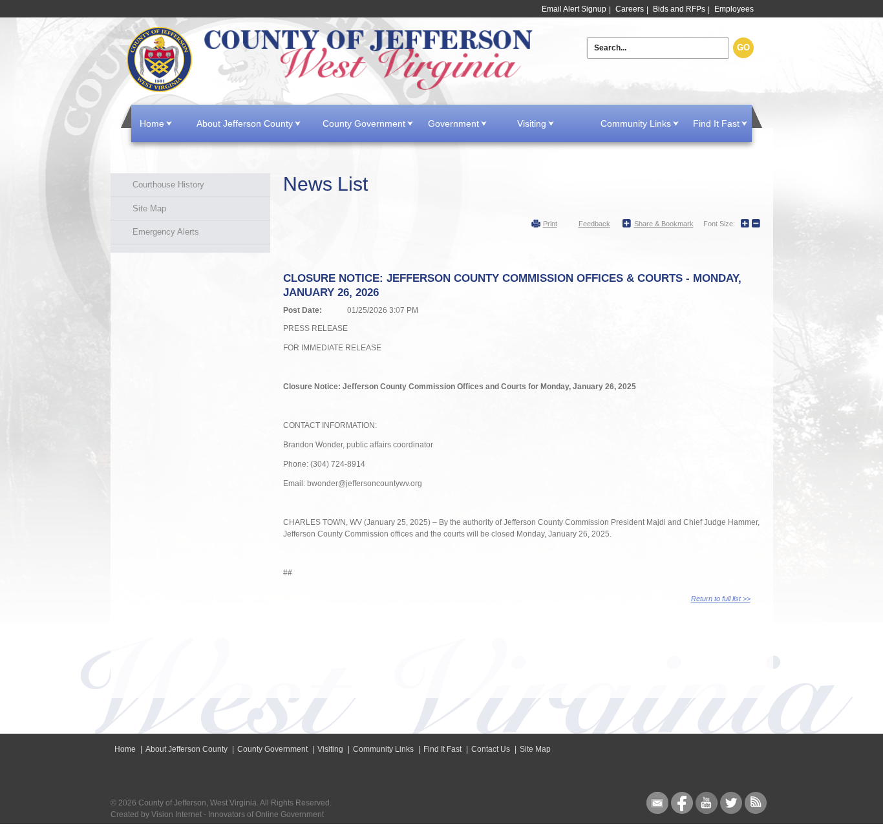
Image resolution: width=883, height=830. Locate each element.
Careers (629, 9)
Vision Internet (176, 814)
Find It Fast (716, 123)
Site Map (149, 208)
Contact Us (490, 749)
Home (332, 59)
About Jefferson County (245, 123)
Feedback (594, 224)
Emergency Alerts (166, 232)
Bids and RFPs (679, 9)
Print (550, 224)
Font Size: (719, 224)
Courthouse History (168, 184)
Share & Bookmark (664, 224)
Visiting (531, 123)
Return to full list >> (720, 598)
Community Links (636, 123)
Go (743, 47)
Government (453, 123)
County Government (364, 123)
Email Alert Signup (574, 9)
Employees (734, 9)
